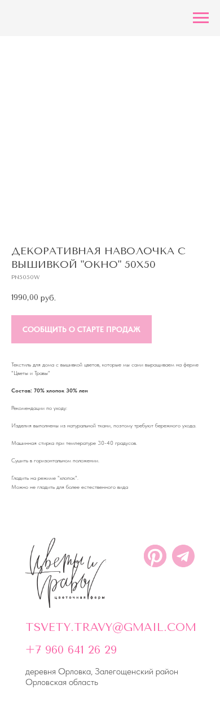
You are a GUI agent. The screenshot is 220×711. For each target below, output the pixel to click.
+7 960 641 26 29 (71, 649)
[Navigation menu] (201, 18)
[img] (65, 573)
